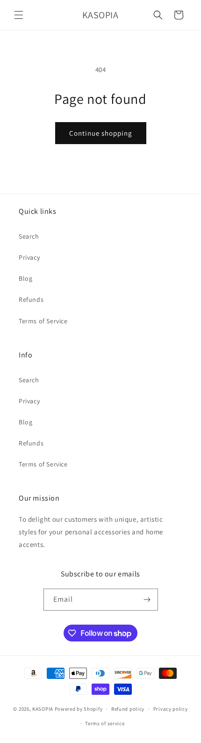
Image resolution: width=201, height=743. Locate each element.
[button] (18, 15)
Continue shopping (100, 133)
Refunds (31, 299)
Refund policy (127, 709)
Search (29, 236)
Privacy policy (170, 709)
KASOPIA (42, 709)
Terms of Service (43, 321)
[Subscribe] (147, 600)
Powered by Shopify (79, 709)
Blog (25, 278)
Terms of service (104, 723)
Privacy (29, 257)
